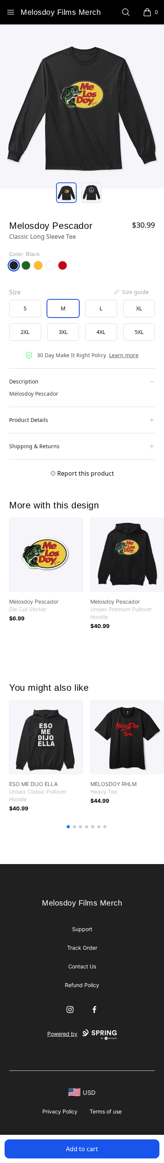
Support (82, 929)
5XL (139, 331)
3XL (63, 331)
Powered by (62, 1033)
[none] (131, 292)
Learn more (123, 355)
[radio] (25, 308)
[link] (46, 554)
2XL (25, 331)
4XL (100, 331)
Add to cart (82, 1149)
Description (24, 381)
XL (139, 308)
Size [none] (15, 292)
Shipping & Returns (34, 446)
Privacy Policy (59, 1111)
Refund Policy (82, 985)
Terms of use (106, 1111)
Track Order (82, 947)
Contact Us (82, 966)
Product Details (28, 419)
